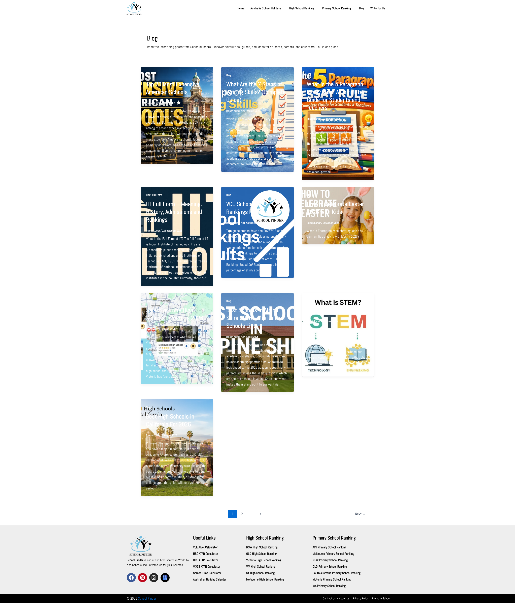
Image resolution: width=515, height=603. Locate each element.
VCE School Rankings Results (246, 208)
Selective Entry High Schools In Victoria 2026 (174, 314)
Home (241, 8)
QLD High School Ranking (261, 554)
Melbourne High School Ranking (265, 579)
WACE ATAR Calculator (206, 566)
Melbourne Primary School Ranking (333, 554)
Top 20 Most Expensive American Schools (172, 88)
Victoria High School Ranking (263, 560)
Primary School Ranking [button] (336, 8)
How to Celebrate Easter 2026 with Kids (335, 208)
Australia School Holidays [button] (265, 8)
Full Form (157, 195)
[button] (266, 8)
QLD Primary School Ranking (330, 566)
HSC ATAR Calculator (205, 554)
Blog (362, 8)
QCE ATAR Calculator (205, 560)
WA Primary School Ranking (329, 586)
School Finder (147, 598)
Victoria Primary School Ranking (332, 579)
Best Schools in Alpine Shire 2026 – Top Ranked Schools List (255, 318)
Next (360, 514)
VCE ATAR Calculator (205, 547)
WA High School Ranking (260, 566)
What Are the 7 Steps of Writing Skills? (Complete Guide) (256, 92)
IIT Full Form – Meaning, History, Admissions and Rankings (174, 212)
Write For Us (377, 8)
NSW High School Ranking (261, 547)
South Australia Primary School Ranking (336, 573)
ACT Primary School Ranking (329, 547)
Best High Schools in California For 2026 (170, 420)
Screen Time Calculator (207, 573)
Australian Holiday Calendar (209, 579)
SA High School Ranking (260, 573)
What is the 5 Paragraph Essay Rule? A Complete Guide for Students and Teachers (335, 96)
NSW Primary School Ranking (330, 560)
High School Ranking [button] (301, 8)
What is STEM (323, 310)
